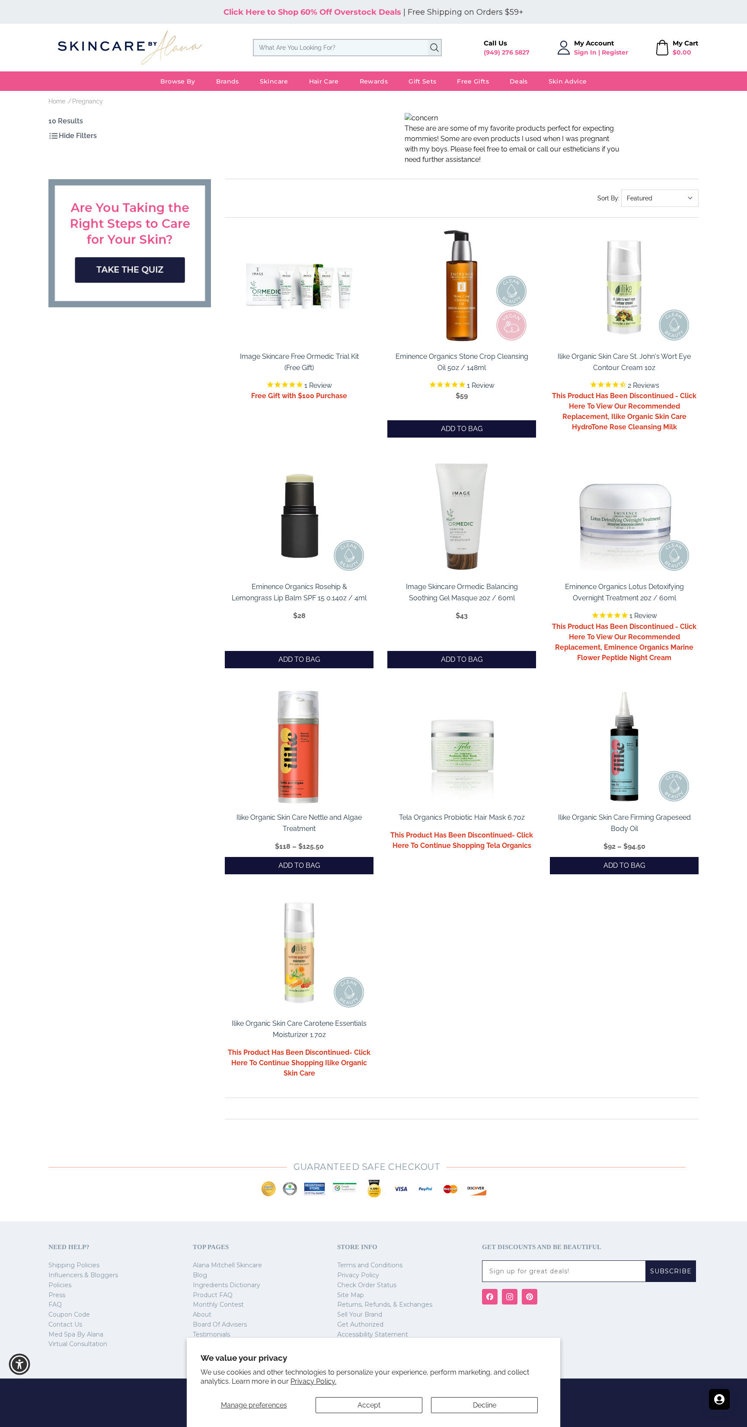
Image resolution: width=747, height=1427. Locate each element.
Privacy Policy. (313, 1381)
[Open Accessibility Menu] (19, 1364)
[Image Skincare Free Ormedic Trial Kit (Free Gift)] (299, 286)
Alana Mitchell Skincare (227, 1265)
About (202, 1314)
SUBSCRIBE (671, 1271)
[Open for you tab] (719, 1399)
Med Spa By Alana (75, 1334)
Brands (227, 81)
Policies (59, 1285)
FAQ (55, 1304)
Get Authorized (360, 1324)
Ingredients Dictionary (226, 1285)
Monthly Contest (218, 1304)
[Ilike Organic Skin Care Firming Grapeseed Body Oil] (624, 747)
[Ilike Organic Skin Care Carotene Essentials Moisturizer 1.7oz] (299, 953)
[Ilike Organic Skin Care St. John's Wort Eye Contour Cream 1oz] (624, 286)
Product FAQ (213, 1295)
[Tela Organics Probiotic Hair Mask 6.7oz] (462, 747)
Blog (200, 1275)
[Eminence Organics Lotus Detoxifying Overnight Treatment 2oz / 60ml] (624, 516)
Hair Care (324, 81)
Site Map (350, 1295)
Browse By (177, 81)
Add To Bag (461, 429)
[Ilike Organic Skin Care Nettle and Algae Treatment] (299, 747)
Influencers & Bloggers (83, 1275)
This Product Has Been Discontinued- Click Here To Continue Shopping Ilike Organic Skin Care (299, 1062)
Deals (519, 81)
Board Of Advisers (220, 1324)
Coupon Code (69, 1314)
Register (615, 52)
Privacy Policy (358, 1275)
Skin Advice (568, 81)
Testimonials (211, 1334)
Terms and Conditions (369, 1265)
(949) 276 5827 (507, 52)
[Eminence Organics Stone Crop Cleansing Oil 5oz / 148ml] (462, 286)
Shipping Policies (73, 1265)
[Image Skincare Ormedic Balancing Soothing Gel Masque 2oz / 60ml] (462, 516)
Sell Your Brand (359, 1314)
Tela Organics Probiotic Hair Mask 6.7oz (462, 817)
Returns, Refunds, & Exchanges (384, 1304)
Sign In (585, 52)
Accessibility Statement (372, 1334)
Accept (369, 1405)
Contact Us (65, 1324)
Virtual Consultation (77, 1344)
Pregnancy (87, 101)
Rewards (374, 81)
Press (56, 1295)
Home (56, 101)
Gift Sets (422, 81)
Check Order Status (366, 1285)
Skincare (274, 81)
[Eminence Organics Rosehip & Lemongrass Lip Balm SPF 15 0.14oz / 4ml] (299, 516)
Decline (484, 1405)
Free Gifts (473, 81)
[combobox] (347, 47)
